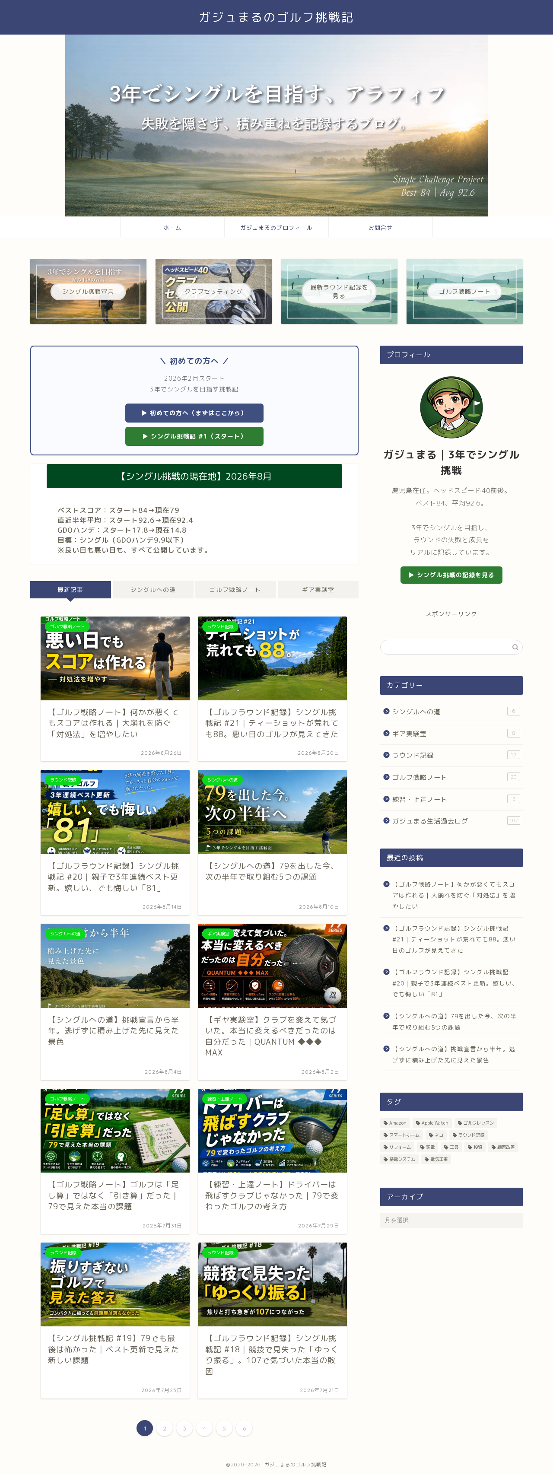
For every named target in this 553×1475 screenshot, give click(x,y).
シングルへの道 (153, 589)
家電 (430, 1147)
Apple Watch (435, 1123)
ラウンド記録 (454, 755)
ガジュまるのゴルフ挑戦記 (276, 17)
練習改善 (506, 1147)
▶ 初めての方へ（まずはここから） (194, 413)
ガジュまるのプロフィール (276, 227)
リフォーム (400, 1147)
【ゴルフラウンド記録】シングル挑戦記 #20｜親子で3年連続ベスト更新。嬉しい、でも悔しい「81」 (455, 983)
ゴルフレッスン (479, 1123)
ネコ (439, 1135)
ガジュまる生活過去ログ (455, 821)
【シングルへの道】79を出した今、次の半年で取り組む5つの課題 (454, 1021)
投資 (478, 1147)
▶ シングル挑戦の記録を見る (451, 575)
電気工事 (439, 1159)
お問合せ (381, 227)
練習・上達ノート (453, 799)
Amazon (398, 1123)
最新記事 (70, 589)
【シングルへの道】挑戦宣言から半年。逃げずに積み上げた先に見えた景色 (453, 1054)
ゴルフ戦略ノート (235, 589)
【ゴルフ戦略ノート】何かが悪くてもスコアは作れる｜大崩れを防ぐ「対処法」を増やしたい (453, 895)
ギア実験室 (318, 589)
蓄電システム (402, 1159)
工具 (454, 1147)
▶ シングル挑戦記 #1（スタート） (194, 436)
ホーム (172, 227)
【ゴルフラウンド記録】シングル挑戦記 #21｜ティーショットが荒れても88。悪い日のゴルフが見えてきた (454, 939)
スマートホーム (404, 1135)
